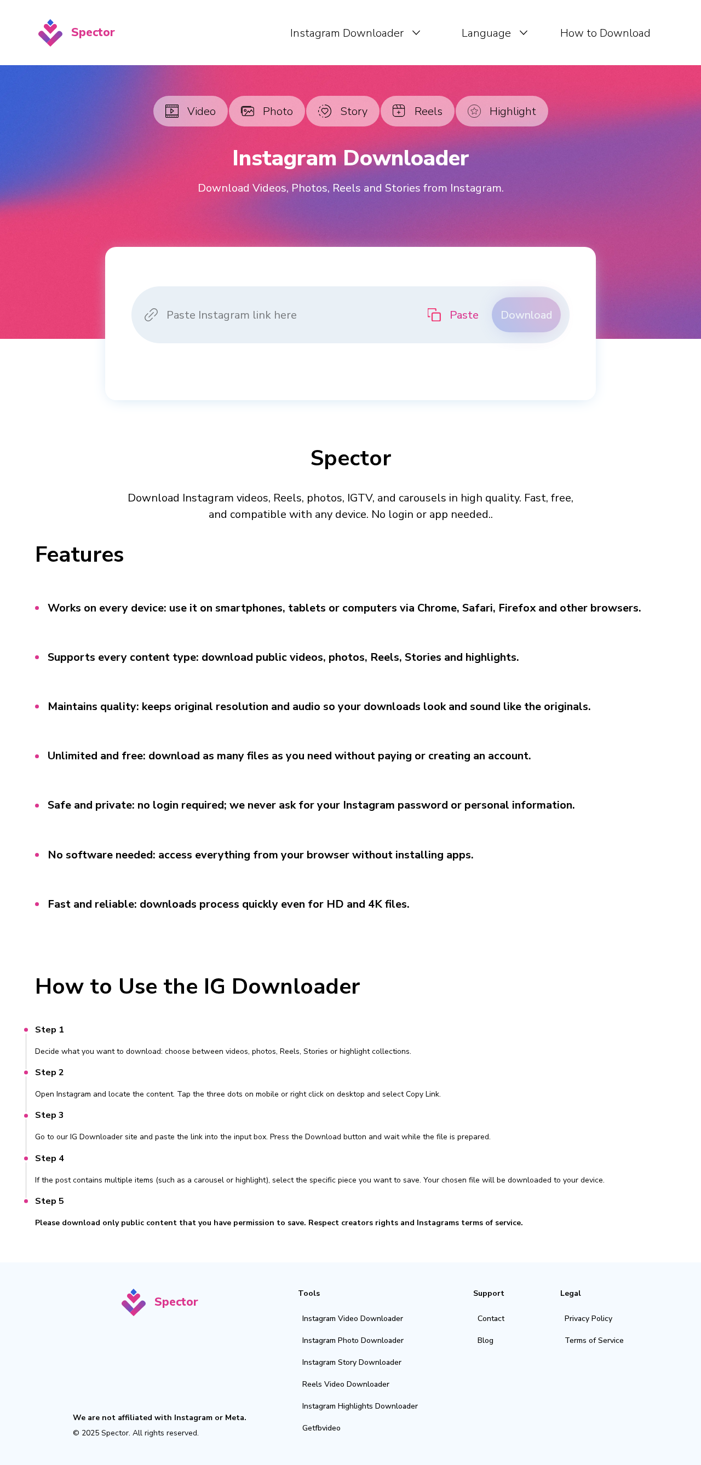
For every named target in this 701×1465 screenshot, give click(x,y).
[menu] (391, 33)
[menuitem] (355, 33)
